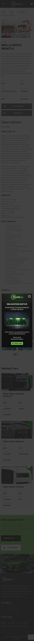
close (29, 296)
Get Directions (17, 343)
